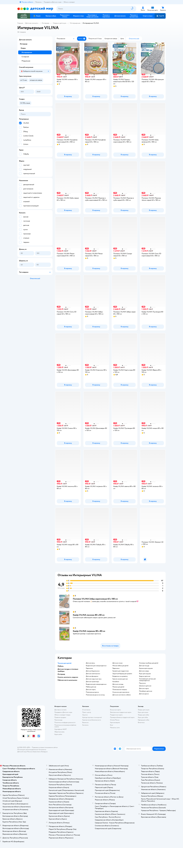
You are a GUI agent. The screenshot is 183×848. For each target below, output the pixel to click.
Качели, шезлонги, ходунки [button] (68, 677)
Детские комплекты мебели (121, 695)
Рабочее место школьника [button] (67, 680)
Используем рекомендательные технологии (31, 749)
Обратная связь (59, 732)
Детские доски (144, 694)
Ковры (23, 48)
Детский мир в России (24, 752)
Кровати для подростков (120, 671)
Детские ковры (144, 671)
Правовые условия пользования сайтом (45, 747)
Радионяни (89, 668)
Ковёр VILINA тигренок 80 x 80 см (89, 631)
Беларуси (44, 752)
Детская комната (31, 23)
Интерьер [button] (61, 674)
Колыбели (115, 681)
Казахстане (36, 752)
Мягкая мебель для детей (120, 666)
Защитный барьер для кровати (122, 673)
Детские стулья (117, 663)
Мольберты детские (145, 691)
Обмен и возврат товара (62, 715)
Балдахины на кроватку (120, 676)
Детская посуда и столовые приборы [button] (68, 670)
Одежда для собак (143, 720)
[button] (160, 16)
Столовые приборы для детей (148, 663)
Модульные (26, 61)
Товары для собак (143, 715)
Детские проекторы (92, 681)
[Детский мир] (35, 8)
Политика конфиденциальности (64, 722)
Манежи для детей (118, 687)
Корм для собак (143, 717)
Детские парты (91, 689)
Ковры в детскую (59, 23)
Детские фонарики (92, 676)
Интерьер (45, 23)
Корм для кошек (143, 712)
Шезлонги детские (145, 686)
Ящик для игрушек (145, 673)
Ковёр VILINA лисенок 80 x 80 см (89, 615)
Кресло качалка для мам (120, 679)
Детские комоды (117, 684)
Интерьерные (75, 23)
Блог (111, 725)
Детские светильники (93, 673)
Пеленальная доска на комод (95, 695)
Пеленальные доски (92, 692)
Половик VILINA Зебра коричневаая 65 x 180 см (95, 599)
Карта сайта (58, 734)
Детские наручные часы (93, 679)
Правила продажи (60, 717)
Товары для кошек (143, 710)
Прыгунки (142, 683)
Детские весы (90, 663)
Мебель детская (91, 687)
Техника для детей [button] (64, 663)
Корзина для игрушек (146, 668)
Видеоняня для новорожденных (96, 666)
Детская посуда (144, 666)
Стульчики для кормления (120, 692)
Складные (25, 57)
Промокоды (58, 720)
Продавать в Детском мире (63, 712)
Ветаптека (141, 722)
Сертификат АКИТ (60, 729)
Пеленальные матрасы (119, 689)
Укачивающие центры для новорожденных (147, 679)
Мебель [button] (60, 666)
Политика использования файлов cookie (65, 726)
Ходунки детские (144, 676)
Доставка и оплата (60, 710)
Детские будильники (93, 671)
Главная (20, 23)
